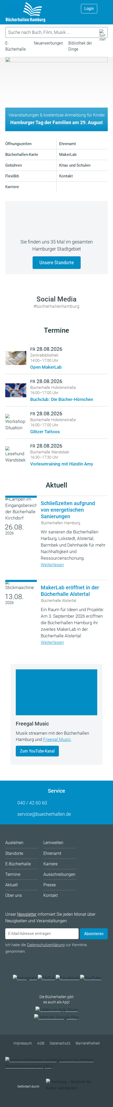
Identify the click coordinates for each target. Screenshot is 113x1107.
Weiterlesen (52, 564)
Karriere (12, 186)
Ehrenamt (67, 143)
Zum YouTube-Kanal (37, 751)
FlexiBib (12, 176)
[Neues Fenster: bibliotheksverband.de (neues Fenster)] (56, 1066)
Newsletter (27, 914)
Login (89, 8)
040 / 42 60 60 (32, 803)
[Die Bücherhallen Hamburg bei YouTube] (90, 978)
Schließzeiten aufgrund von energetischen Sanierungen (68, 510)
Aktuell (56, 485)
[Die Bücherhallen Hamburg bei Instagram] (25, 978)
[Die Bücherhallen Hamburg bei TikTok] (46, 978)
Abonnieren (94, 933)
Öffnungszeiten (18, 143)
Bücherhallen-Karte (21, 154)
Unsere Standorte (56, 262)
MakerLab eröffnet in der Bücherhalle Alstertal (70, 590)
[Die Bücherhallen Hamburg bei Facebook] (67, 978)
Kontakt (66, 176)
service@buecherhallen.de (44, 814)
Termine (56, 330)
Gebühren (13, 165)
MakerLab (67, 154)
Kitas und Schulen (74, 165)
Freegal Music (57, 739)
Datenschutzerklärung (46, 944)
